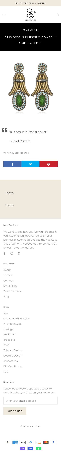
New (6, 313)
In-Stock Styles (12, 324)
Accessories (10, 361)
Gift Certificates (12, 366)
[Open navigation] (4, 14)
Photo (9, 193)
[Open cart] (57, 14)
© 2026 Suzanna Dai (30, 426)
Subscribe (15, 411)
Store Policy (10, 286)
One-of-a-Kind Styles (16, 318)
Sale (6, 371)
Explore (7, 275)
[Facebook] (4, 253)
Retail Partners (12, 291)
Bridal (6, 345)
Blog (6, 296)
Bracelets (9, 340)
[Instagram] (11, 253)
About (7, 270)
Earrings (8, 329)
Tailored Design (12, 350)
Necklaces (9, 334)
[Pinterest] (19, 253)
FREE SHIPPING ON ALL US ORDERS (30, 3)
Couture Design (12, 355)
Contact (8, 280)
